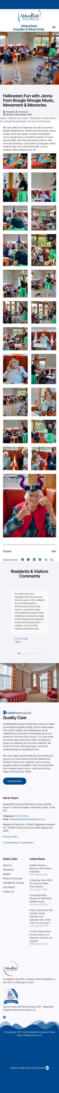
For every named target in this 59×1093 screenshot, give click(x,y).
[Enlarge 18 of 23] (52, 391)
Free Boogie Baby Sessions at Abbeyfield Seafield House (40, 898)
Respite (6, 874)
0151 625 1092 (22, 816)
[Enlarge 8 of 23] (52, 238)
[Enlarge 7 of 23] (23, 238)
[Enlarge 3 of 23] (23, 176)
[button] (54, 27)
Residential (8, 869)
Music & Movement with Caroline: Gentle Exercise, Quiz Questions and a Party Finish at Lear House (41, 916)
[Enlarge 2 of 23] (52, 157)
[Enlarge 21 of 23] (23, 450)
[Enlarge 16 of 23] (52, 357)
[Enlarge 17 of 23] (23, 391)
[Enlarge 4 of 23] (52, 176)
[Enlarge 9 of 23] (23, 273)
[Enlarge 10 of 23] (52, 273)
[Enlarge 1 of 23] (23, 157)
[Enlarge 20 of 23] (52, 423)
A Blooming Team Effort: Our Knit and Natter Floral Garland (41, 883)
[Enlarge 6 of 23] (52, 209)
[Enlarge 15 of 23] (23, 357)
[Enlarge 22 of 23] (52, 450)
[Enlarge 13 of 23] (23, 331)
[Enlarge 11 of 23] (23, 305)
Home (3, 118)
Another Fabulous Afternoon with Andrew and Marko (40, 868)
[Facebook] (4, 1017)
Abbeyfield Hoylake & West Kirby (28, 27)
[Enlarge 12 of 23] (52, 305)
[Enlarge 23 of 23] (52, 477)
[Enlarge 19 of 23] (23, 423)
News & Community (18, 118)
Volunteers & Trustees (13, 882)
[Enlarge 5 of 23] (23, 209)
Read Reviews (15, 781)
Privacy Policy (10, 836)
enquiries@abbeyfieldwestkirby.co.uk (27, 819)
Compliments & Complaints (18, 842)
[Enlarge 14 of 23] (52, 331)
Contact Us (8, 891)
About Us (7, 865)
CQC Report (9, 887)
